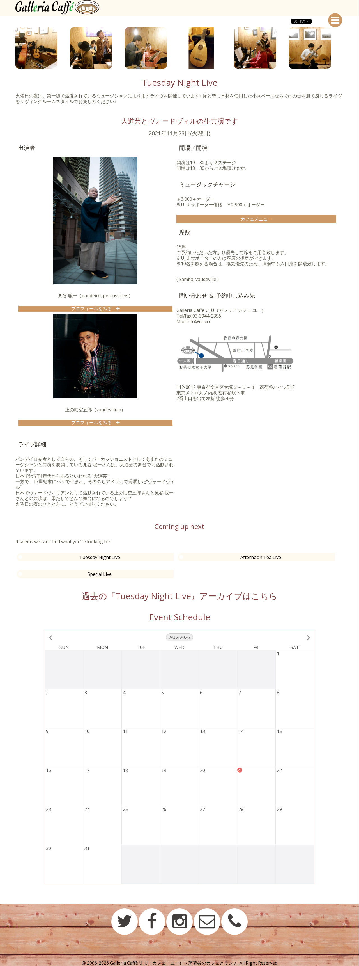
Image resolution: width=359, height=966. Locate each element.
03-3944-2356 (206, 316)
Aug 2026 (179, 637)
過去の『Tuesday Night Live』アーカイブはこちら (179, 596)
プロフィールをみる (93, 309)
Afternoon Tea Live (260, 557)
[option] (42, 48)
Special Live (100, 574)
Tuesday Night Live (99, 557)
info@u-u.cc (199, 321)
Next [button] (348, 48)
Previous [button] (11, 48)
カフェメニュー (256, 219)
